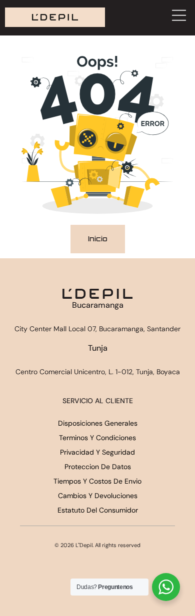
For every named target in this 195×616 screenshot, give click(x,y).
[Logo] (55, 17)
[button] (179, 16)
